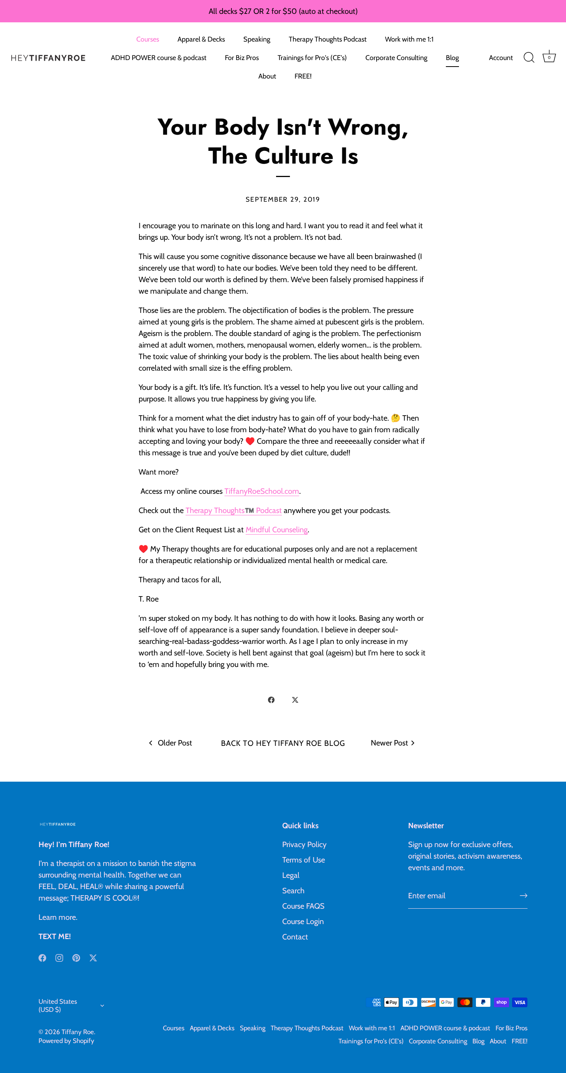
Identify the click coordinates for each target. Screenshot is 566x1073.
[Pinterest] (76, 957)
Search (293, 890)
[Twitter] (93, 957)
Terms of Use (303, 859)
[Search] (529, 57)
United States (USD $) (58, 1005)
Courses (147, 39)
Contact (295, 936)
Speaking (256, 39)
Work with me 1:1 (409, 39)
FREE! (303, 76)
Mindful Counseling (277, 529)
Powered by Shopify (66, 1041)
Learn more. (58, 917)
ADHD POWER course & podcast (158, 57)
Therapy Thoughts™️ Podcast (234, 510)
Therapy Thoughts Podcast (328, 39)
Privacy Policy (304, 844)
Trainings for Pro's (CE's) (312, 57)
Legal (291, 875)
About (267, 76)
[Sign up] (523, 895)
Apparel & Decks (201, 39)
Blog (452, 57)
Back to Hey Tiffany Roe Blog (283, 743)
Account (501, 57)
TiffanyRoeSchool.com (261, 491)
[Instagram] (59, 957)
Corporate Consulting (396, 57)
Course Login (303, 921)
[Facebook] (42, 957)
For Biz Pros (242, 57)
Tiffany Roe (78, 1032)
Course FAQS (303, 906)
